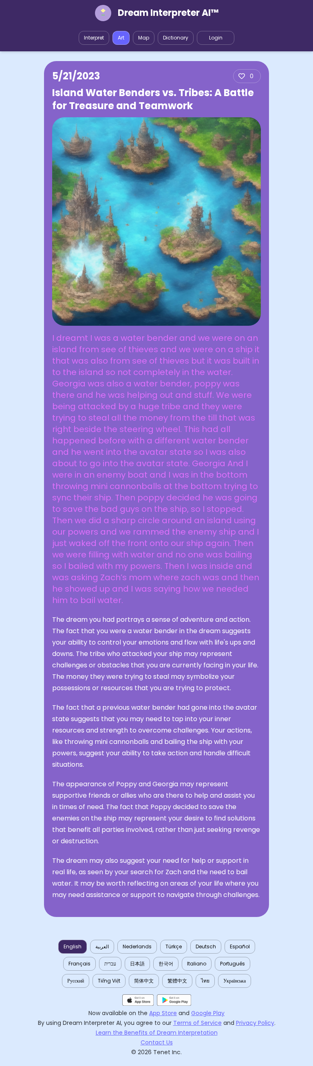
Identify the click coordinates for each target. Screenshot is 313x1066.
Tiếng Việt (109, 980)
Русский (75, 980)
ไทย (205, 980)
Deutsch (206, 946)
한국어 (166, 963)
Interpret (94, 37)
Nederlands (137, 946)
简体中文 (144, 980)
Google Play (208, 1013)
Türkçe (173, 946)
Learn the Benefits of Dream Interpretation (157, 1033)
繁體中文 (177, 980)
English (73, 946)
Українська (234, 980)
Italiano (196, 963)
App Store (163, 1013)
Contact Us (157, 1042)
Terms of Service (197, 1023)
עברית (110, 963)
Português (232, 963)
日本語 (137, 963)
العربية (102, 946)
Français (79, 963)
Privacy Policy (255, 1023)
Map (143, 37)
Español (240, 946)
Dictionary (175, 37)
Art (121, 37)
